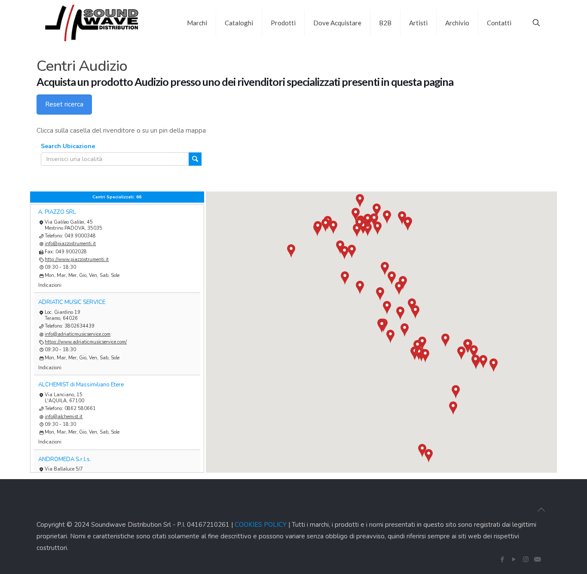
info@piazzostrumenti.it (70, 243)
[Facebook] (502, 559)
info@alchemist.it (64, 416)
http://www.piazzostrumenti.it (77, 259)
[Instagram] (525, 559)
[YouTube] (514, 559)
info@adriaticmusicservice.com (77, 334)
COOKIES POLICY (261, 524)
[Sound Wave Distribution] (91, 22)
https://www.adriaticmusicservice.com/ (86, 342)
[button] (400, 313)
